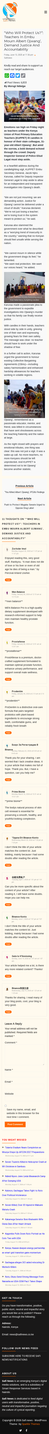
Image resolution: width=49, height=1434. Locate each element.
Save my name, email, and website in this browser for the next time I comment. (23, 1113)
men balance (18, 592)
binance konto (19, 916)
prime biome (18, 791)
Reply (8, 580)
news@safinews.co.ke (22, 1334)
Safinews (8, 58)
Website (9, 1093)
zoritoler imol (19, 548)
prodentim (17, 691)
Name (9, 1069)
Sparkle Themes (31, 1424)
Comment (11, 1042)
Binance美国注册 (20, 988)
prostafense (18, 641)
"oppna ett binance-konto (25, 837)
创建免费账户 (18, 877)
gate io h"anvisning (22, 956)
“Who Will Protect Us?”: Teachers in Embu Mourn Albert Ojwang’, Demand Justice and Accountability (23, 41)
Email (9, 1081)
